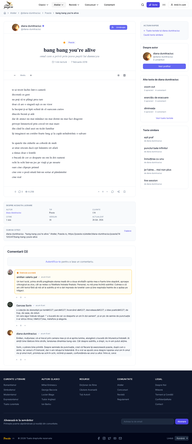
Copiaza (127, 231)
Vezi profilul (164, 66)
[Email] (120, 438)
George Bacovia (49, 389)
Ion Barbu (46, 404)
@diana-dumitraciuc (31, 13)
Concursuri (90, 4)
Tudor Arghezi (49, 399)
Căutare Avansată (88, 389)
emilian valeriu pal (27, 277)
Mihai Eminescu (49, 385)
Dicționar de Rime (88, 385)
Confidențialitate (163, 399)
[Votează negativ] (107, 192)
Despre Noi (160, 385)
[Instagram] (104, 438)
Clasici (42, 4)
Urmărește (120, 27)
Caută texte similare (153, 35)
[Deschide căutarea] (142, 4)
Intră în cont (180, 4)
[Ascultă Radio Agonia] (164, 4)
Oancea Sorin (24, 305)
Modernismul (10, 394)
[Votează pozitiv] (99, 192)
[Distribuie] (118, 191)
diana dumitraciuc (13, 212)
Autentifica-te (53, 261)
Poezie (48, 13)
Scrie (154, 4)
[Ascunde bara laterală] (124, 75)
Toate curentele (11, 404)
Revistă (72, 4)
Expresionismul (11, 399)
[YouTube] (114, 438)
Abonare (182, 421)
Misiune (159, 389)
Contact (159, 404)
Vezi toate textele (164, 118)
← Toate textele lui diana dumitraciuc (162, 30)
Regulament (123, 399)
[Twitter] (109, 438)
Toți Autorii (85, 394)
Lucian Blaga (48, 394)
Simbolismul (9, 389)
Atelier (57, 4)
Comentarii (109, 4)
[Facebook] (98, 438)
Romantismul (10, 385)
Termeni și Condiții (164, 394)
